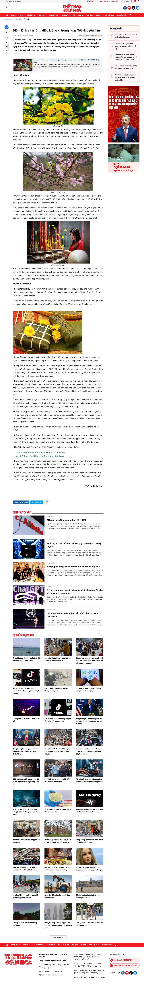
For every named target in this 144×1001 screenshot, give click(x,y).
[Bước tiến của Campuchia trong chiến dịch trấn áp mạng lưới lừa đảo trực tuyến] (89, 737)
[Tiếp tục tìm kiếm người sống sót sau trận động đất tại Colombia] (26, 856)
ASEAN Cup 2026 (17, 15)
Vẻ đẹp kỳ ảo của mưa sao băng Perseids (25, 924)
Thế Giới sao (109, 15)
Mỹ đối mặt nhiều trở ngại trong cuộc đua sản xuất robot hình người (89, 868)
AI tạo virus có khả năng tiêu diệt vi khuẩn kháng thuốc (57, 810)
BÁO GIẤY (91, 1)
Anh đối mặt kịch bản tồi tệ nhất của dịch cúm (126, 35)
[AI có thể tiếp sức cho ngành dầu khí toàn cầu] (58, 884)
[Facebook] (131, 1)
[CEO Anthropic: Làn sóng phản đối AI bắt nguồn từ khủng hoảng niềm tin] (26, 768)
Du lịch (90, 15)
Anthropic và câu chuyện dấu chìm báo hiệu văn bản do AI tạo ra (89, 810)
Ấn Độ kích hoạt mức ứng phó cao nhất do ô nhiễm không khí (125, 77)
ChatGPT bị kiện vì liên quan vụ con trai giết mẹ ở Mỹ (125, 46)
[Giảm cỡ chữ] (6, 50)
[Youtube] (135, 1)
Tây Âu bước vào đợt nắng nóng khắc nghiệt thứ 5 (88, 896)
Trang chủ (8, 19)
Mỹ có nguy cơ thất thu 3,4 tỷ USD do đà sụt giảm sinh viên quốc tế (57, 841)
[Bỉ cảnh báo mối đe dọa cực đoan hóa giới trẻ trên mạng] (89, 677)
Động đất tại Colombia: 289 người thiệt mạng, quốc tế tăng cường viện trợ (57, 751)
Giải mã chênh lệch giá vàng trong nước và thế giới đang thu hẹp (57, 868)
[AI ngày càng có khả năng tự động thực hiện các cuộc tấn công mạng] (89, 768)
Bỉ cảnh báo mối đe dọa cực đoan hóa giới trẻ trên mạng (88, 689)
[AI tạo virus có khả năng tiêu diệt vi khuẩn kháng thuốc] (58, 798)
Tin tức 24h (30, 15)
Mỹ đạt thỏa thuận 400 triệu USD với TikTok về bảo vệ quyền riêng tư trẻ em (26, 690)
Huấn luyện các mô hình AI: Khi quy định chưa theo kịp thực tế (74, 545)
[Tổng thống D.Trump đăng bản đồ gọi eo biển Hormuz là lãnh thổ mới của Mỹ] (89, 707)
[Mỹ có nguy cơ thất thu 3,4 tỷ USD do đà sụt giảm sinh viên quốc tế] (58, 828)
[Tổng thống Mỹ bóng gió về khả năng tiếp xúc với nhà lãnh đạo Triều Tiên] (26, 737)
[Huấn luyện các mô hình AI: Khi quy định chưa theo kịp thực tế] (28, 549)
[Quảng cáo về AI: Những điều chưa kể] (26, 707)
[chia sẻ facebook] (7, 32)
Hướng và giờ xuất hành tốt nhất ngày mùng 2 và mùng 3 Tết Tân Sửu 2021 (40, 452)
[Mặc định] (6, 46)
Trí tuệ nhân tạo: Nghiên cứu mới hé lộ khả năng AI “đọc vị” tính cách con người (75, 591)
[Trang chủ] (7, 15)
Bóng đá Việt (54, 15)
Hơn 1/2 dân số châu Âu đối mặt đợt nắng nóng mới (89, 924)
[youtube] (129, 8)
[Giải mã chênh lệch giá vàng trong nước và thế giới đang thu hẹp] (58, 856)
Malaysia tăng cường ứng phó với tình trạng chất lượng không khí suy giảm (58, 925)
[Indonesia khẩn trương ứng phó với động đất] (26, 828)
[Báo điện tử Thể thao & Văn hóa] (72, 8)
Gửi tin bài (126, 1)
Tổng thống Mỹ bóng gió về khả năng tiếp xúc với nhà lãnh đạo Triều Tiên (25, 751)
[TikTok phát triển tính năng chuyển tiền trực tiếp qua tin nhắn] (58, 707)
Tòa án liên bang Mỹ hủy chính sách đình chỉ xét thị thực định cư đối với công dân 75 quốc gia (89, 660)
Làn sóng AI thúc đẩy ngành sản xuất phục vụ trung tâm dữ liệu (73, 615)
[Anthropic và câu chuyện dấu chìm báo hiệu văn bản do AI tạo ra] (89, 798)
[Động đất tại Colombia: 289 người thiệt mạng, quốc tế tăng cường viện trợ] (58, 737)
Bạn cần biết (122, 15)
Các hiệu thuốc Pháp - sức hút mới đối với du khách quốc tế (57, 659)
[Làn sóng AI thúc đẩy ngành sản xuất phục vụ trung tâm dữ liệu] (28, 619)
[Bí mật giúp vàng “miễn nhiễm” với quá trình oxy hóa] (28, 572)
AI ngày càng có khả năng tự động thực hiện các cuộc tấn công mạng (89, 780)
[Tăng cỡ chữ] (6, 42)
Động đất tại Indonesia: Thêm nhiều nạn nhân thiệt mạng (89, 841)
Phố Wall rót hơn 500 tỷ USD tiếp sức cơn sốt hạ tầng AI (57, 780)
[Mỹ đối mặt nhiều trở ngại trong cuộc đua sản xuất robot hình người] (89, 856)
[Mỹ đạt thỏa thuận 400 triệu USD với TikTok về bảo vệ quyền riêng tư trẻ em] (26, 677)
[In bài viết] (7, 37)
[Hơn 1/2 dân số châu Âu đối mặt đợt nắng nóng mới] (89, 911)
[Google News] (90, 36)
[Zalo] (137, 8)
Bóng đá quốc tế (68, 15)
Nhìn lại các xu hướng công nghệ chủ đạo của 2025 (126, 67)
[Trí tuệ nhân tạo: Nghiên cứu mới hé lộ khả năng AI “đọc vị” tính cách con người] (28, 595)
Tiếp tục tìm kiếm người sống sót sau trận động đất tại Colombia (25, 868)
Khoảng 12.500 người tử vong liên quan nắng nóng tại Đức (26, 896)
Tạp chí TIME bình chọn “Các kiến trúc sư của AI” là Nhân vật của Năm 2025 (126, 57)
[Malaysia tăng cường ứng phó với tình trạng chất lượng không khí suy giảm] (58, 911)
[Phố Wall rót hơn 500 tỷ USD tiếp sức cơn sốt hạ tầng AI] (58, 768)
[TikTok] (138, 1)
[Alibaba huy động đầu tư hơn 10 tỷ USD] (28, 525)
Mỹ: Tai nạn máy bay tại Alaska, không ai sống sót (56, 689)
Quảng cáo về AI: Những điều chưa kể (26, 720)
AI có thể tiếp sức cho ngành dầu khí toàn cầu (57, 896)
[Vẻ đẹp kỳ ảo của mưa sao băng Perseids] (26, 911)
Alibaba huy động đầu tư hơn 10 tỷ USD (67, 520)
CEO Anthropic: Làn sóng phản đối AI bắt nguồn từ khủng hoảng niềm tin (26, 781)
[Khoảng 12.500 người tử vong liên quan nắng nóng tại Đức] (26, 884)
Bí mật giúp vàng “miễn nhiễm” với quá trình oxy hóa (73, 566)
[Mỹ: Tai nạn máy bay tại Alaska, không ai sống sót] (58, 677)
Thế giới (26, 19)
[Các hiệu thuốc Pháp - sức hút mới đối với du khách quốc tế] (58, 647)
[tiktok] (133, 8)
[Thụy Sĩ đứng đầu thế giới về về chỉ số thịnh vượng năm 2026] (26, 647)
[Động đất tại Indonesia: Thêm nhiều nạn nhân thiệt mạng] (89, 828)
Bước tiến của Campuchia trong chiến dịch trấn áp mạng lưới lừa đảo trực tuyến (88, 751)
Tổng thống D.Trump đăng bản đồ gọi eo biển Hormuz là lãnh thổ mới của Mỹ (89, 721)
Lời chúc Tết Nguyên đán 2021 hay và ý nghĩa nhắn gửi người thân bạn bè (40, 456)
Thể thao (42, 15)
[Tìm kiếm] (6, 8)
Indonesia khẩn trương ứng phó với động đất (26, 841)
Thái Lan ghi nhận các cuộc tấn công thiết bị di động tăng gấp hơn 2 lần (26, 811)
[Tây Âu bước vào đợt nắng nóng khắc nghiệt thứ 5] (89, 884)
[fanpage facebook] (125, 8)
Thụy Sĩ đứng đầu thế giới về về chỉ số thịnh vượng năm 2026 (26, 659)
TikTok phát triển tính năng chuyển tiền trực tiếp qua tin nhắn (57, 720)
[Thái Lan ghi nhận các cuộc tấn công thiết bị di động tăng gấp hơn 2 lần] (26, 798)
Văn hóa (81, 15)
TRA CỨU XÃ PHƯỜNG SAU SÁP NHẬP (108, 1)
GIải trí (98, 15)
